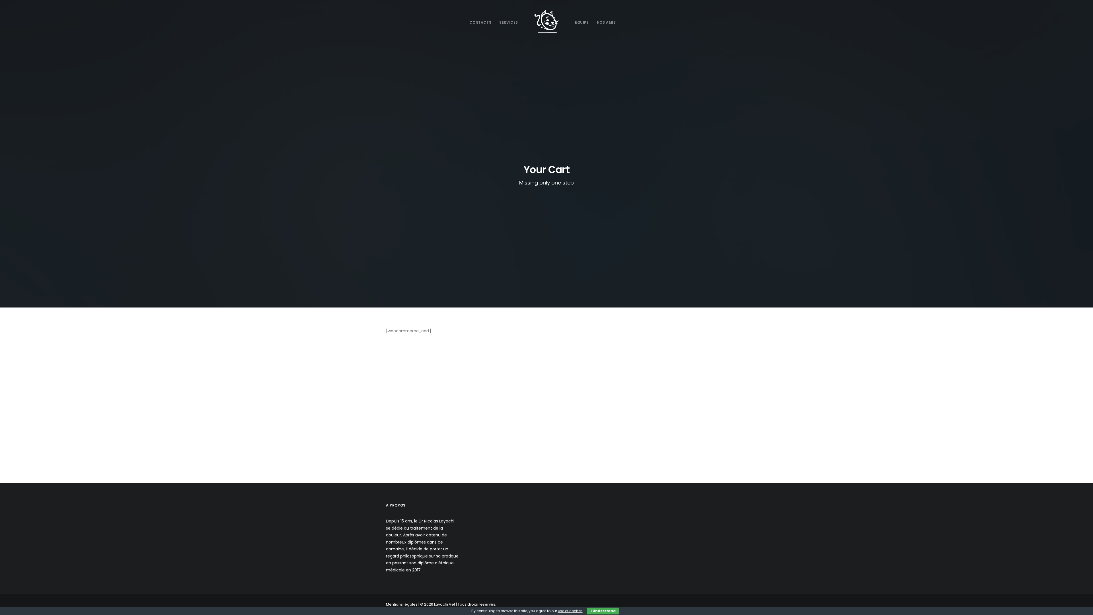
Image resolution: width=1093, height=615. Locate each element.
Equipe (582, 22)
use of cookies (570, 610)
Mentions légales (402, 604)
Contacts (480, 22)
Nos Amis (606, 22)
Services (508, 22)
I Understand (603, 610)
